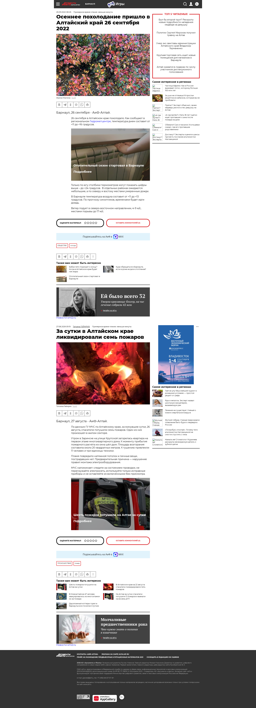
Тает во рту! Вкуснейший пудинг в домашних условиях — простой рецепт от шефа (181, 393)
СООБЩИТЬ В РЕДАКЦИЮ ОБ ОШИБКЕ (163, 657)
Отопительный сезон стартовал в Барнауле (108, 165)
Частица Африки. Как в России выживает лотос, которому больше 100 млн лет (181, 88)
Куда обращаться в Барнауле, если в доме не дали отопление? (131, 268)
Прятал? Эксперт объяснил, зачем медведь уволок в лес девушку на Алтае (181, 107)
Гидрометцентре (100, 121)
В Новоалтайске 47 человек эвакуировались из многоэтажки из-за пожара (84, 596)
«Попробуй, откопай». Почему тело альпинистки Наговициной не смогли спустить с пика (181, 432)
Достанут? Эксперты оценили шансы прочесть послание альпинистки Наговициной (182, 136)
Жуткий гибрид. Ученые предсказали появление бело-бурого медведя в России (182, 422)
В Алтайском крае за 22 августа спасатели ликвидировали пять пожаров (130, 586)
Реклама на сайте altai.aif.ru (115, 654)
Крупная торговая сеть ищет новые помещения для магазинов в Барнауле (176, 58)
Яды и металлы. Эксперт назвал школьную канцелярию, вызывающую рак (179, 402)
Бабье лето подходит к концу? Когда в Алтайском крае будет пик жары (83, 269)
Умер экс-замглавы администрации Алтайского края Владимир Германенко (176, 46)
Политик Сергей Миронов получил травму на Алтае (176, 34)
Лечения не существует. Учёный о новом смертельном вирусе (180, 411)
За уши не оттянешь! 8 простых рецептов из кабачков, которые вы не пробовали (182, 97)
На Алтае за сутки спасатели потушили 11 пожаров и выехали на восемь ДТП (130, 596)
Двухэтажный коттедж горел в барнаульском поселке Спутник (84, 604)
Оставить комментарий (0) (128, 223)
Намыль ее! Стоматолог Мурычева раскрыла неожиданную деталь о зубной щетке (181, 441)
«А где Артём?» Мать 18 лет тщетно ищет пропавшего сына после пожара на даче (181, 117)
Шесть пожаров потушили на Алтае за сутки (109, 515)
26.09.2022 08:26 (63, 12)
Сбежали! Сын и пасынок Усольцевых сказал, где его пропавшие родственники (182, 127)
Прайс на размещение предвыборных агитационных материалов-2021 (110, 657)
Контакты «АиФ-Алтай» (87, 654)
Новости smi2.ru (66, 317)
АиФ (74, 98)
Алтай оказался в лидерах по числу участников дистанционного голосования (176, 69)
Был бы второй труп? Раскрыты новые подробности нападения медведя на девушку (176, 22)
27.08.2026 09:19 (63, 326)
